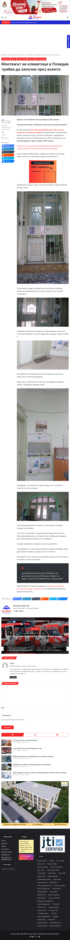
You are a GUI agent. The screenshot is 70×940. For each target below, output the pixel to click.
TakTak (3, 846)
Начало (5, 55)
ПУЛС (56, 904)
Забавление (52, 876)
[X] (19, 611)
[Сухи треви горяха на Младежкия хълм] (6, 750)
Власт (14, 59)
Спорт (54, 913)
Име (2, 707)
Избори (53, 882)
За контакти (5, 849)
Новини (31, 59)
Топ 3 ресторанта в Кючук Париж (25, 740)
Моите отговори (53, 895)
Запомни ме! (7, 715)
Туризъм (51, 919)
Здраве (57, 879)
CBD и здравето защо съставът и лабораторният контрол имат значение (39, 773)
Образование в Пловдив (45, 901)
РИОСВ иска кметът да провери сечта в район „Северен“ (29, 22)
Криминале (42, 891)
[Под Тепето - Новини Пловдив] (35, 17)
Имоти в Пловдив (43, 888)
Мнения (41, 895)
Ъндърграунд (12, 55)
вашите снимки (55, 925)
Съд (55, 916)
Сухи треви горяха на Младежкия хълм (27, 748)
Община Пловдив (43, 904)
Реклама (4, 843)
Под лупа (41, 907)
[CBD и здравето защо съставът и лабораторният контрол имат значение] (6, 775)
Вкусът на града (56, 867)
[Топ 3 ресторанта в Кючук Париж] (6, 742)
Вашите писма (42, 867)
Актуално (5, 59)
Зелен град (22, 59)
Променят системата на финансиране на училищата (35, 636)
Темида (41, 919)
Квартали (56, 888)
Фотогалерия (42, 922)
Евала (62, 873)
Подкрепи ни (5, 855)
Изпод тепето (59, 885)
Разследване (40, 59)
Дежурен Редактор (21, 606)
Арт (51, 861)
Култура (53, 891)
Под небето (53, 907)
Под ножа (41, 910)
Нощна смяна (53, 898)
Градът (52, 873)
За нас (3, 840)
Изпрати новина (6, 852)
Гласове (41, 873)
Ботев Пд (41, 864)
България (52, 864)
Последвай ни (27, 857)
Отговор (13, 677)
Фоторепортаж (55, 922)
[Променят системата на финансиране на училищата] (6, 767)
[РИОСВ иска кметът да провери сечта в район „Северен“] (6, 758)
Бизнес (60, 861)
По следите (53, 910)
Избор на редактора (44, 885)
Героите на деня (53, 870)
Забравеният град (44, 879)
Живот (41, 876)
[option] (35, 635)
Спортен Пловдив (43, 916)
